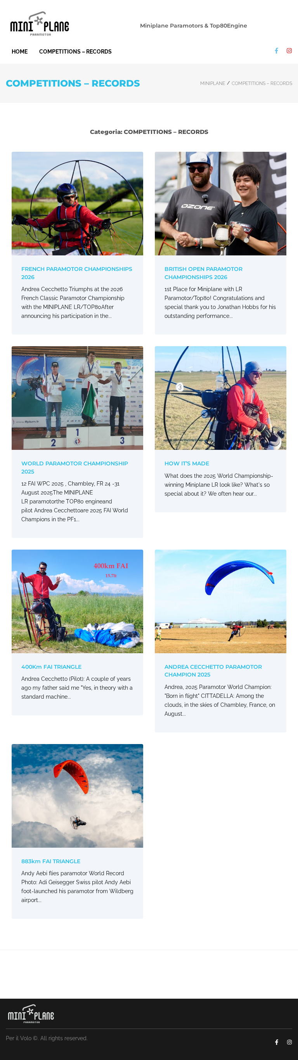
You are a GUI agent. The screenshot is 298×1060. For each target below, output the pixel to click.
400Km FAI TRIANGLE (51, 666)
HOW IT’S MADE (187, 463)
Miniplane (212, 83)
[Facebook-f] (276, 51)
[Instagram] (289, 51)
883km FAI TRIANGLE (50, 861)
